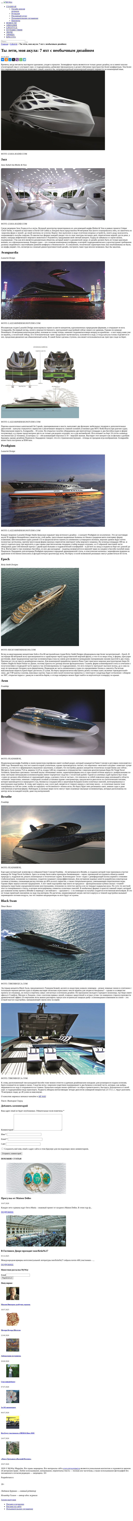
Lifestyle (13, 44)
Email (4, 1139)
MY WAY (42, 1096)
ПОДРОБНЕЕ (7, 1212)
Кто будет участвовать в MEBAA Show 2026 (17, 1433)
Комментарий (7, 1130)
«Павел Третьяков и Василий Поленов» (16, 1459)
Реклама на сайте (13, 1506)
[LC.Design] (7, 1480)
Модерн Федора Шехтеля (11, 1330)
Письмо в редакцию (15, 1504)
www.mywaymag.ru (71, 1468)
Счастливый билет (8, 1382)
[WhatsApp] (20, 59)
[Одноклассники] (6, 59)
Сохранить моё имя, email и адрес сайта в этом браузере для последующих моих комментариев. (46, 1149)
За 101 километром (8, 1407)
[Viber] (17, 59)
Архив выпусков (8, 1500)
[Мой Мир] (9, 59)
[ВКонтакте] (2, 59)
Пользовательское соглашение (19, 1509)
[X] (13, 59)
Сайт (3, 1144)
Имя (3, 1134)
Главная (4, 44)
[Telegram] (24, 59)
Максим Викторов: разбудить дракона (15, 1304)
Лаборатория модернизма (11, 1356)
